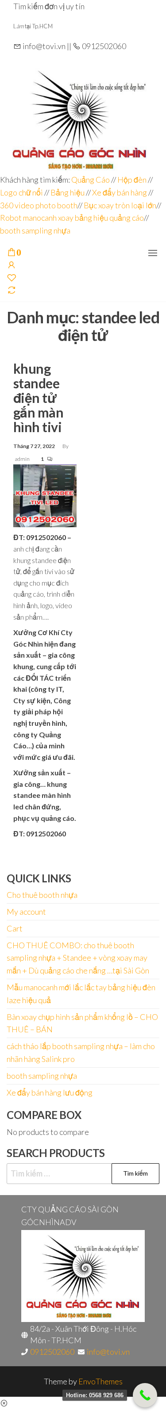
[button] (152, 253)
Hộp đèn (132, 179)
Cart (15, 928)
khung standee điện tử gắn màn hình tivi (38, 397)
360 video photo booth (38, 205)
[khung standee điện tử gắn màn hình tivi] (45, 495)
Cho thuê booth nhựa (42, 895)
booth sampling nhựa (35, 230)
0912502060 (52, 1352)
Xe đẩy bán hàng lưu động (50, 1092)
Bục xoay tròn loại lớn (120, 205)
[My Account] (11, 265)
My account (26, 911)
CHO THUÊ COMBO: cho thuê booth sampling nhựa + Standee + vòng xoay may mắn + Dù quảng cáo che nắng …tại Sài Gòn (78, 958)
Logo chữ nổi (21, 192)
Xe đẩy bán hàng (119, 192)
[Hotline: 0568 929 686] (145, 1395)
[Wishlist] (11, 278)
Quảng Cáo (91, 179)
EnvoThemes (100, 1381)
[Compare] (11, 290)
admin (23, 459)
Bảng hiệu (67, 192)
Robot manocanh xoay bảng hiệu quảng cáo (72, 217)
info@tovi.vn (108, 1352)
